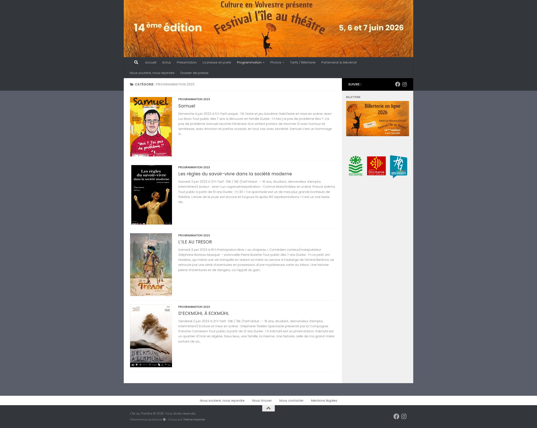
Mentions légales (324, 400)
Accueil (150, 62)
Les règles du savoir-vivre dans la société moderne (235, 174)
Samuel (186, 106)
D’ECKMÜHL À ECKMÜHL (203, 313)
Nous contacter (291, 400)
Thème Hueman (194, 419)
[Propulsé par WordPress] (164, 419)
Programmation (249, 62)
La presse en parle (217, 62)
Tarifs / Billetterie (302, 62)
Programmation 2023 (194, 99)
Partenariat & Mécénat (339, 62)
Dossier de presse (194, 73)
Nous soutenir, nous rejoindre (152, 73)
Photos (275, 62)
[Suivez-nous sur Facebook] (397, 84)
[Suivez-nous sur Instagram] (404, 84)
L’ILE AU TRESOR (195, 242)
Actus (166, 62)
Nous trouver (262, 400)
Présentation (187, 62)
